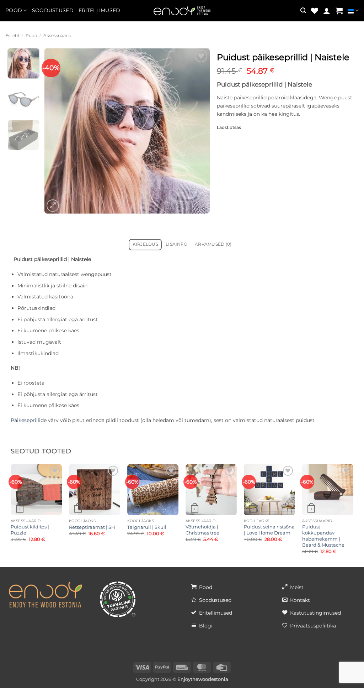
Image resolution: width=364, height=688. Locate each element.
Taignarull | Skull (146, 527)
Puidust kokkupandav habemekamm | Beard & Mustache (323, 535)
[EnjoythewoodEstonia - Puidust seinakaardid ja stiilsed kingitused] (182, 11)
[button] (303, 10)
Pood (13, 10)
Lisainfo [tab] (176, 244)
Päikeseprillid (27, 420)
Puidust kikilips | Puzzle (30, 530)
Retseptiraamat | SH (92, 527)
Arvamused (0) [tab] (213, 244)
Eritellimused (100, 10)
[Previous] (56, 130)
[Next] (197, 130)
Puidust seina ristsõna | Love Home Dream (269, 530)
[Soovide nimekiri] (314, 11)
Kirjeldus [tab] (145, 244)
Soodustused (53, 10)
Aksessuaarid (57, 35)
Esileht (12, 35)
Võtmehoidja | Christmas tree (202, 530)
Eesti (353, 10)
